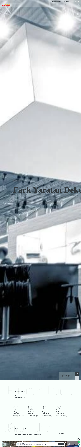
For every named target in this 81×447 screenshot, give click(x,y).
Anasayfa (38, 4)
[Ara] (71, 5)
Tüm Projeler (61, 433)
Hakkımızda (45, 4)
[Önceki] (77, 378)
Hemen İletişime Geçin (20, 200)
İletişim (66, 4)
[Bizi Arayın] (79, 439)
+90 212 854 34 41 (66, 1)
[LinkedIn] (75, 1)
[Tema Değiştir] (78, 5)
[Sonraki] (77, 374)
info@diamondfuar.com (57, 1)
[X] (78, 1)
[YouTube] (77, 1)
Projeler (56, 4)
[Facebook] (72, 1)
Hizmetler (51, 4)
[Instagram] (73, 1)
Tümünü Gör (61, 396)
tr (74, 4)
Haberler (61, 4)
